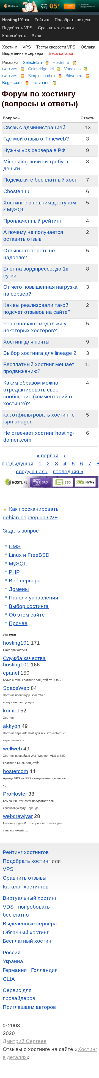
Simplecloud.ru (41, 75)
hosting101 (16, 643)
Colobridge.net (41, 68)
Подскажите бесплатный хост (40, 180)
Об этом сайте (27, 615)
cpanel (11, 673)
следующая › (32, 471)
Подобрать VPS (17, 27)
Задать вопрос (21, 531)
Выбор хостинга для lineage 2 (39, 353)
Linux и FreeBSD (29, 555)
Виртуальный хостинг (30, 898)
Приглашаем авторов (29, 1007)
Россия (11, 952)
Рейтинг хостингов (26, 852)
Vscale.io (72, 68)
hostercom (15, 771)
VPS (27, 47)
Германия (15, 970)
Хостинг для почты (26, 342)
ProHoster (15, 794)
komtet (11, 711)
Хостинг (9, 47)
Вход (36, 35)
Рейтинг (42, 19)
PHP (14, 572)
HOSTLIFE (41, 83)
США (9, 979)
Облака (88, 47)
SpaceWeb (16, 688)
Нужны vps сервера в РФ (34, 150)
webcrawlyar (18, 816)
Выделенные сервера (22, 53)
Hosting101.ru (15, 19)
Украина (13, 961)
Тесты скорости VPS (55, 47)
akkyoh (11, 726)
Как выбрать (14, 35)
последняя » (68, 471)
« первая (47, 455)
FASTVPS (9, 69)
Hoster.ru (61, 62)
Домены (19, 589)
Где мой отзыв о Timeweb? (36, 139)
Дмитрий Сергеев (24, 1041)
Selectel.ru (32, 62)
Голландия (44, 970)
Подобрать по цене (73, 19)
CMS (15, 546)
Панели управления (33, 598)
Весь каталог (61, 53)
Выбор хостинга (29, 606)
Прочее (18, 623)
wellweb (12, 749)
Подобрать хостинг (26, 861)
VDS (8, 907)
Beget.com (12, 82)
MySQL (18, 563)
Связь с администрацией (34, 127)
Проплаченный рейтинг (32, 221)
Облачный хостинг (26, 932)
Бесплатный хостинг (28, 941)
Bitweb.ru (73, 75)
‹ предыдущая (33, 459)
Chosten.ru (16, 191)
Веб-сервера (25, 580)
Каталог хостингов (25, 887)
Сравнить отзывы (24, 878)
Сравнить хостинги (56, 27)
